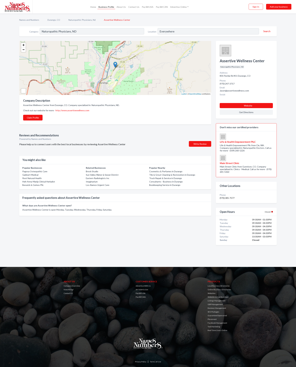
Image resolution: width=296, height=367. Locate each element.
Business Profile (106, 7)
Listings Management (216, 301)
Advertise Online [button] (178, 7)
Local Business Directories (219, 286)
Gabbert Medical (30, 174)
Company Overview (72, 286)
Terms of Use (155, 362)
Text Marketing (214, 326)
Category (33, 31)
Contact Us (133, 7)
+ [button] (24, 45)
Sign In (256, 6)
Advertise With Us (143, 286)
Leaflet (184, 94)
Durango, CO (53, 20)
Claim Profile (33, 117)
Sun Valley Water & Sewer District (102, 174)
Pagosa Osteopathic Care (34, 171)
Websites (212, 293)
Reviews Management (217, 308)
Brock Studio (92, 171)
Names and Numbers (29, 20)
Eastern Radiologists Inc (97, 178)
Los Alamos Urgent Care (97, 185)
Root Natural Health (32, 178)
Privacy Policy (140, 362)
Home (93, 7)
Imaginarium (92, 181)
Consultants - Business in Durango (166, 181)
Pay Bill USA (147, 7)
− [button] (24, 50)
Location (152, 31)
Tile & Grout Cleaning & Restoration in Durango (172, 174)
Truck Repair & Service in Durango (165, 178)
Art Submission (142, 289)
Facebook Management (217, 323)
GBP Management (215, 304)
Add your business (279, 6)
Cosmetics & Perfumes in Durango (165, 171)
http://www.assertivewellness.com (72, 110)
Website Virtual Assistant (218, 297)
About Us (121, 7)
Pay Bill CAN (162, 7)
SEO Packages (213, 312)
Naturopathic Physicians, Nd (82, 20)
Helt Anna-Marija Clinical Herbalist (38, 181)
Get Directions (246, 112)
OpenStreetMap (195, 94)
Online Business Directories (219, 289)
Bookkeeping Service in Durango (164, 185)
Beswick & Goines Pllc (33, 185)
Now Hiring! (69, 289)
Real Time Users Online (217, 330)
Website (248, 105)
